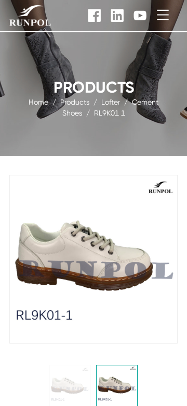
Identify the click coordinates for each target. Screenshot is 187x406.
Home (38, 102)
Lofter (110, 102)
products (74, 102)
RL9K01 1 (109, 113)
